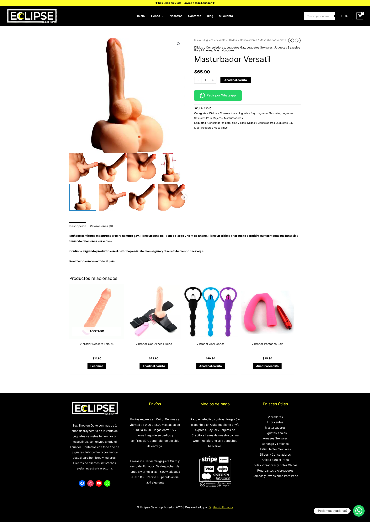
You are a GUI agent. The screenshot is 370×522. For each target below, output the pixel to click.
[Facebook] (82, 483)
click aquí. (197, 251)
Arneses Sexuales (275, 438)
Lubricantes (275, 422)
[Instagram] (90, 483)
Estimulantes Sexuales (275, 449)
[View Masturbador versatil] (82, 197)
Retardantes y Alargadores (275, 470)
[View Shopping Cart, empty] (359, 16)
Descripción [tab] (77, 226)
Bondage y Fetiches (275, 444)
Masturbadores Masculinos (211, 127)
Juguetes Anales (275, 433)
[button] (178, 44)
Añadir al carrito (235, 80)
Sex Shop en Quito (132, 251)
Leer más (96, 366)
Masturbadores (224, 50)
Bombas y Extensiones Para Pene (275, 476)
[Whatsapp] (107, 483)
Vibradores (275, 417)
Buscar (344, 16)
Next (184, 197)
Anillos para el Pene (275, 460)
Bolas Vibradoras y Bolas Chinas (275, 465)
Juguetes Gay (236, 47)
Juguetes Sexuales (215, 40)
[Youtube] (99, 483)
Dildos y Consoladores (243, 40)
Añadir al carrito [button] (153, 366)
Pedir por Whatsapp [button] (221, 95)
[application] (162, 16)
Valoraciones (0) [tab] (101, 226)
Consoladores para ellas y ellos (226, 122)
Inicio (197, 40)
